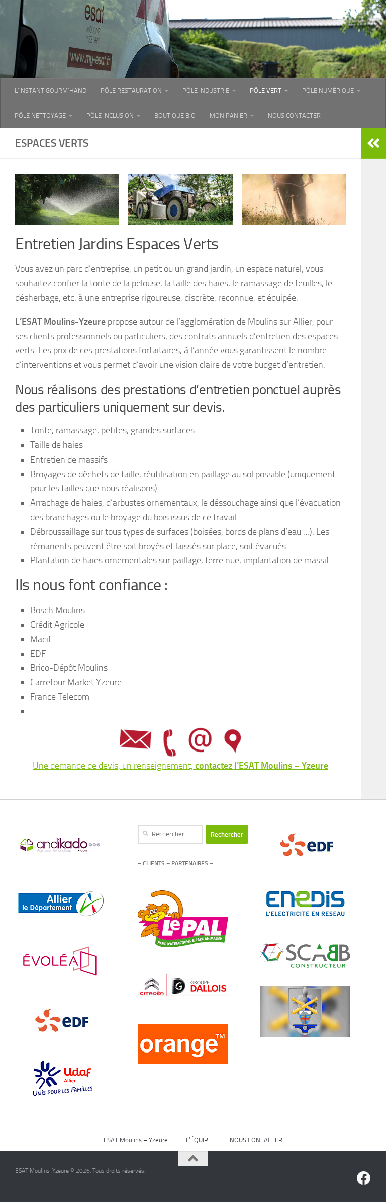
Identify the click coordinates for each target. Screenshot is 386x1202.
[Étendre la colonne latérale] (373, 143)
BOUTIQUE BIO (175, 115)
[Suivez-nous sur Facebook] (364, 1178)
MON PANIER (228, 115)
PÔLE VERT (265, 90)
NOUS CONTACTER (294, 115)
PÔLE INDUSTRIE (205, 90)
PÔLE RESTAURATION (131, 90)
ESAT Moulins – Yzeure (136, 1140)
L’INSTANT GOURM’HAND (50, 90)
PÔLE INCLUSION (110, 115)
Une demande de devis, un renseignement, (180, 765)
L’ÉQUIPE (199, 1140)
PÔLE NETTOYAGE (40, 115)
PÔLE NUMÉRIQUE (328, 90)
